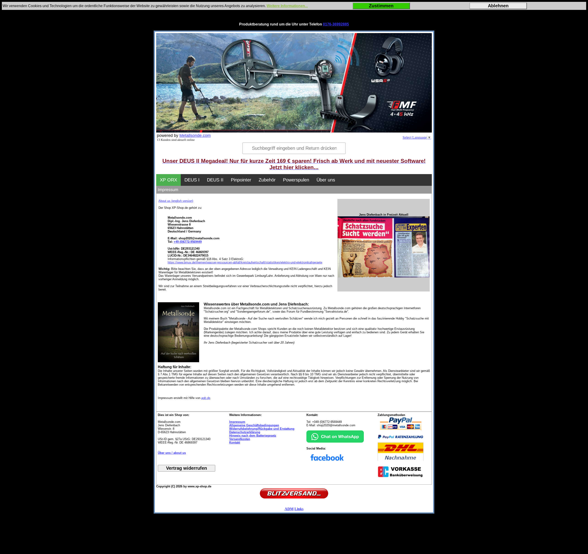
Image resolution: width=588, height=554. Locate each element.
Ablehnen (498, 5)
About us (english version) (175, 201)
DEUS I (192, 179)
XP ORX (168, 179)
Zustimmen (381, 5)
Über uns (326, 179)
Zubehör (267, 179)
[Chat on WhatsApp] (335, 441)
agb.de (205, 398)
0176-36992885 (336, 24)
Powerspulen (296, 179)
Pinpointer (241, 179)
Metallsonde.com (195, 135)
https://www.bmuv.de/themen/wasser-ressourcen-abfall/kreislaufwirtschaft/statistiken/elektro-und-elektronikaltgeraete (245, 262)
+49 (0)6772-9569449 (188, 241)
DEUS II (215, 179)
